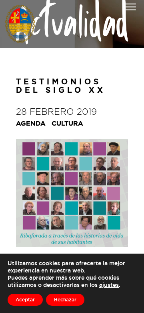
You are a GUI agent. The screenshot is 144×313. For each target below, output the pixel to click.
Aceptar (25, 299)
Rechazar (65, 299)
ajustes (109, 285)
